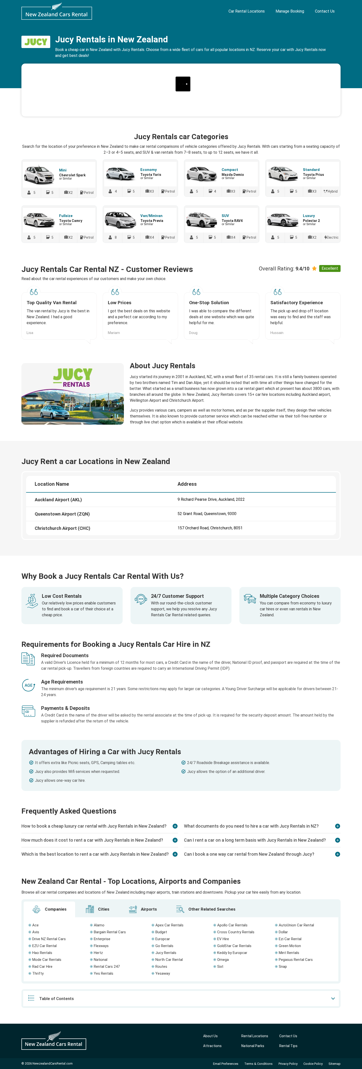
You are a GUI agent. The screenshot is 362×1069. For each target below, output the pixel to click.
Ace (35, 925)
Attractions (212, 1046)
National (100, 959)
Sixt (220, 966)
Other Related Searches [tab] (211, 909)
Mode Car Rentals (46, 959)
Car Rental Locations (247, 11)
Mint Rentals (289, 953)
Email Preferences (225, 1064)
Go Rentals (164, 946)
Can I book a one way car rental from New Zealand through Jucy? (249, 854)
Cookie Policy (313, 1064)
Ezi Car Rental (290, 939)
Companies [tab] (55, 909)
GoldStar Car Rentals (234, 946)
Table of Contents (56, 998)
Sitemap (335, 1064)
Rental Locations (254, 1036)
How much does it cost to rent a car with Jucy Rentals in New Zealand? (92, 840)
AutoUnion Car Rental (296, 925)
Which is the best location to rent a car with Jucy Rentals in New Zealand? (95, 854)
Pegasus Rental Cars (296, 959)
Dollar (283, 932)
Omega (223, 959)
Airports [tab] (148, 909)
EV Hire (223, 939)
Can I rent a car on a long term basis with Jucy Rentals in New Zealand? (255, 840)
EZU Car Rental (44, 946)
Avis (35, 932)
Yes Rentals (103, 973)
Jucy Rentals (165, 953)
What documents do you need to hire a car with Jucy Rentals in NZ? (251, 826)
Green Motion (290, 946)
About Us (210, 1036)
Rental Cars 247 (107, 966)
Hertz (98, 953)
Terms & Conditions (258, 1064)
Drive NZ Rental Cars (49, 939)
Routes (161, 966)
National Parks (252, 1046)
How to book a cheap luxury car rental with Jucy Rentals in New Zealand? (93, 826)
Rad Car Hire (42, 966)
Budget (161, 932)
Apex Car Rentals (169, 925)
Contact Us (325, 11)
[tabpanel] (181, 949)
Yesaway (162, 973)
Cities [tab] (103, 909)
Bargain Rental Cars (110, 932)
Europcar (162, 939)
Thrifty (38, 973)
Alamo (99, 925)
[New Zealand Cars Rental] (56, 11)
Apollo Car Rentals (232, 925)
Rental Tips (288, 1046)
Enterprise (102, 939)
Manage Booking (290, 11)
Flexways (101, 946)
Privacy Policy (288, 1064)
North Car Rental (169, 959)
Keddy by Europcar (232, 953)
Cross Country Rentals (235, 932)
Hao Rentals (42, 953)
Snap (283, 966)
